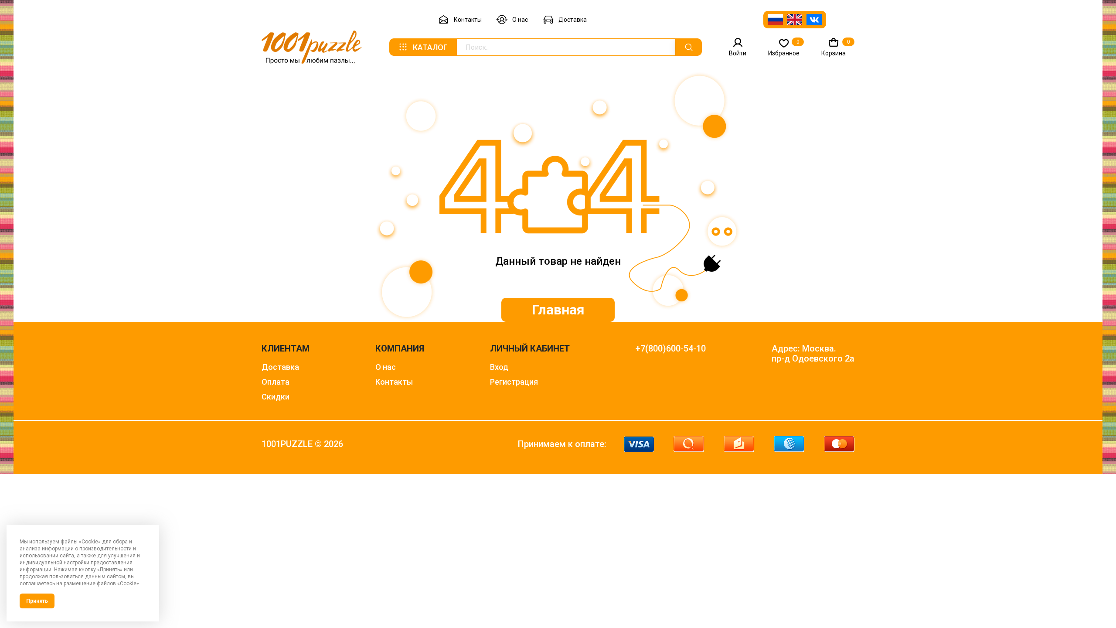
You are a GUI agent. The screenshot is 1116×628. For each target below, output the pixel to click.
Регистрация (514, 381)
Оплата (275, 381)
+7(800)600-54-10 (671, 349)
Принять (37, 601)
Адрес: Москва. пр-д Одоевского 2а (813, 354)
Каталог (430, 47)
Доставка (572, 19)
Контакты (468, 19)
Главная (558, 309)
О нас (520, 19)
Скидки (275, 396)
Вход (499, 367)
